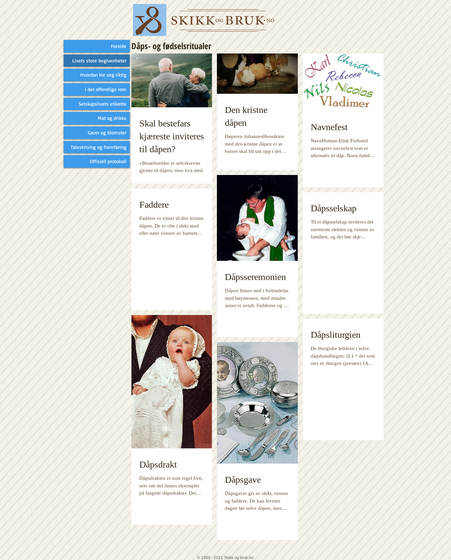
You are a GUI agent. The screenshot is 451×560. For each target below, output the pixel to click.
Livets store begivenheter (99, 60)
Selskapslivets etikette (102, 104)
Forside (118, 46)
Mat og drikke (112, 118)
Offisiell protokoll (108, 161)
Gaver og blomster (107, 132)
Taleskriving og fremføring (98, 147)
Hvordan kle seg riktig (103, 75)
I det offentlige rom (105, 89)
